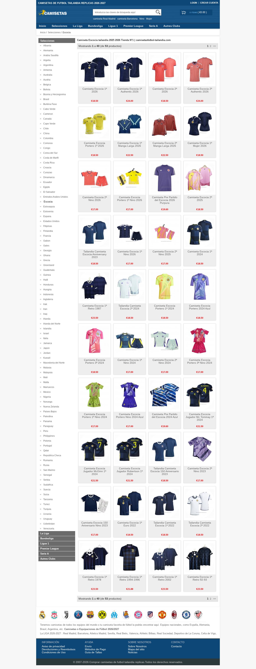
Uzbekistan (48, 523)
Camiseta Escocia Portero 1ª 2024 (164, 307)
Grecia (46, 260)
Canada (47, 118)
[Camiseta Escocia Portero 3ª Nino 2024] (199, 340)
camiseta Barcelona (127, 18)
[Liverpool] (54, 615)
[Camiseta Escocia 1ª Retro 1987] (94, 286)
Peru (45, 431)
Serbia (46, 480)
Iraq (44, 314)
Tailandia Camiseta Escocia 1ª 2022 (164, 524)
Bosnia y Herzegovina (54, 94)
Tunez (46, 504)
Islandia (46, 328)
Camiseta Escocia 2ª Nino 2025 (165, 253)
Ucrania (46, 514)
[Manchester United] (162, 615)
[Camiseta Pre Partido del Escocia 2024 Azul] (164, 394)
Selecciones (59, 25)
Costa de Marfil (50, 158)
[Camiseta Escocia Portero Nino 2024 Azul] (129, 394)
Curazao (47, 172)
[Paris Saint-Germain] (78, 615)
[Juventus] (66, 615)
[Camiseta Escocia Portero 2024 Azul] (199, 286)
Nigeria (46, 397)
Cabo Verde (48, 109)
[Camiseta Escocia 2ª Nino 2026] (94, 177)
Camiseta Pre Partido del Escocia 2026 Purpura (164, 200)
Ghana (46, 255)
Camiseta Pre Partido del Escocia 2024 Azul (165, 415)
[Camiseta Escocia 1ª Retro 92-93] (199, 557)
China (45, 133)
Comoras (47, 143)
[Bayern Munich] (138, 615)
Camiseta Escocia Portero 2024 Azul (199, 307)
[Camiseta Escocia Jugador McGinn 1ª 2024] (94, 448)
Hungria (47, 289)
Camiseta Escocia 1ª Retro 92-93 (200, 578)
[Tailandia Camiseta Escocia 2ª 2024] (129, 286)
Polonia (46, 440)
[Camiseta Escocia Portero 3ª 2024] (94, 340)
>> (214, 46)
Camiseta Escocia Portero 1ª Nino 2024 (94, 415)
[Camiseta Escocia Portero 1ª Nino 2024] (94, 394)
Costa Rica (48, 162)
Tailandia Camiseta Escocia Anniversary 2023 (94, 254)
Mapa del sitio (136, 649)
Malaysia (47, 372)
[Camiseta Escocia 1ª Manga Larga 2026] (129, 123)
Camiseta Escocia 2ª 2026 (165, 90)
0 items (194, 12)
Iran (44, 309)
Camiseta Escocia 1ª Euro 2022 (130, 524)
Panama (47, 421)
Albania (46, 45)
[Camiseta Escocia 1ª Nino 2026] (129, 231)
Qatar (45, 450)
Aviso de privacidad (53, 646)
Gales (45, 245)
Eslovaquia (48, 206)
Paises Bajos (49, 411)
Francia (46, 236)
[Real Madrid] (42, 615)
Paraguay (47, 426)
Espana (46, 216)
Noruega (47, 401)
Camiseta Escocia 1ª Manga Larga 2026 (130, 144)
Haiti (45, 279)
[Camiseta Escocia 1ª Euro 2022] (129, 503)
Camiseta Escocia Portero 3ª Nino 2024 (199, 361)
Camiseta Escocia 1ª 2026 (94, 90)
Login (193, 3)
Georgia (47, 250)
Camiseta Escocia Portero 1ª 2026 (94, 144)
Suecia (46, 489)
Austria (46, 79)
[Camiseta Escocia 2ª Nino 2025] (164, 231)
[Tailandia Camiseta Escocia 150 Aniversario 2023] (164, 448)
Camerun (47, 114)
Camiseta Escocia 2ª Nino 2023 (200, 470)
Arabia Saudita (50, 55)
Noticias (132, 652)
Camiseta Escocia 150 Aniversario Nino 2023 (94, 524)
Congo (46, 148)
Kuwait (46, 358)
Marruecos (48, 387)
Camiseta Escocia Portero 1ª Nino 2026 (129, 199)
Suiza (45, 494)
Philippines (48, 436)
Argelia (46, 60)
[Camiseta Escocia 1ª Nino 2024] (129, 340)
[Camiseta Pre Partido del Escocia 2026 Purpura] (164, 177)
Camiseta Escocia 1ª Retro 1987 (94, 307)
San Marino (48, 470)
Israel (45, 333)
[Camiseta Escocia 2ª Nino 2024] (164, 340)
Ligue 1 (113, 25)
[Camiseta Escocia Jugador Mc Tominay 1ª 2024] (199, 394)
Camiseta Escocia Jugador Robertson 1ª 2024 (130, 471)
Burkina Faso (49, 104)
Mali (45, 377)
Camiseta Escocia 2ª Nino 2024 (165, 361)
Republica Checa (51, 455)
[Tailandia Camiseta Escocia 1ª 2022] (164, 503)
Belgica (46, 84)
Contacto (176, 646)
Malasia (46, 367)
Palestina (47, 416)
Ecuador (47, 182)
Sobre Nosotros (137, 646)
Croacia (46, 167)
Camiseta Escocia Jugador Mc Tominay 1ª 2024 (200, 417)
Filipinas (47, 226)
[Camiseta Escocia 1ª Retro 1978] (94, 557)
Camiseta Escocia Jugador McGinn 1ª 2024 (94, 471)
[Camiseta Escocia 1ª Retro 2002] (164, 557)
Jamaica (47, 343)
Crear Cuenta (209, 3)
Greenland (48, 265)
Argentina (47, 65)
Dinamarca (48, 177)
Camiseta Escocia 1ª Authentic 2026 (130, 90)
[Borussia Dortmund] (102, 615)
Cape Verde (48, 123)
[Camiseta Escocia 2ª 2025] (199, 177)
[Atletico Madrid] (150, 615)
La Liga (77, 25)
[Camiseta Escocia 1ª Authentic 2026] (129, 69)
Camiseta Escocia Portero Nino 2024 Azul (129, 415)
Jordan (46, 353)
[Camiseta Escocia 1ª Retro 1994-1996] (129, 557)
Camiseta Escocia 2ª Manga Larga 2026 (165, 144)
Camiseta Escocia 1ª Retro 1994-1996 (130, 578)
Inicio (42, 25)
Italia (45, 338)
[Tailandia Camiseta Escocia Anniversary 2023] (94, 231)
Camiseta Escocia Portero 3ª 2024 (94, 361)
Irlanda (46, 319)
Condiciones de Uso (54, 652)
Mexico (46, 392)
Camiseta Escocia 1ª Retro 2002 (165, 578)
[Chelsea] (186, 615)
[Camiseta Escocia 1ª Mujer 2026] (199, 123)
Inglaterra (47, 299)
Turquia (46, 509)
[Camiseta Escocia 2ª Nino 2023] (199, 448)
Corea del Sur (50, 153)
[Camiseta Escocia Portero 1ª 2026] (94, 123)
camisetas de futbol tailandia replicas (122, 662)
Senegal (47, 475)
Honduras (47, 284)
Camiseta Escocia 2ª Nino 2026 (94, 199)
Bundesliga (95, 25)
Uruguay (47, 519)
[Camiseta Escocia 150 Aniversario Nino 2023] (94, 503)
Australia (47, 75)
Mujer (149, 18)
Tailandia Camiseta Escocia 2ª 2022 (200, 524)
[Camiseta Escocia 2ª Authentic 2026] (199, 69)
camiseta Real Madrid (104, 18)
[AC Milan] (174, 615)
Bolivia (46, 89)
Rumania (47, 460)
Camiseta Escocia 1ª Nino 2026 (130, 253)
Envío (88, 646)
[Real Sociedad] (126, 615)
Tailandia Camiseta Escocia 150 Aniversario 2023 (164, 471)
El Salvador (48, 192)
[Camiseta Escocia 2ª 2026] (164, 69)
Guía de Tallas (93, 652)
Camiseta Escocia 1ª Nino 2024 (130, 361)
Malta (45, 382)
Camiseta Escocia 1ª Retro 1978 (94, 578)
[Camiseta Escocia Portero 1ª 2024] (164, 286)
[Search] (158, 12)
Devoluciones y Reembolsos (58, 649)
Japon (46, 348)
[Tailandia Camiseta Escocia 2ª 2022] (199, 503)
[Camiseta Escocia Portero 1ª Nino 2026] (129, 177)
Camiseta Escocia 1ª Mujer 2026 (200, 144)
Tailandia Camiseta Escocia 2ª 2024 (129, 307)
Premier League (133, 25)
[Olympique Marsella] (114, 615)
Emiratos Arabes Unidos (55, 197)
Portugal (47, 445)
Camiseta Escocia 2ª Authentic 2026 (200, 90)
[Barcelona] (90, 615)
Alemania (47, 50)
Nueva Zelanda (50, 406)
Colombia (47, 138)
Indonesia (47, 294)
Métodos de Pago (95, 649)
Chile (45, 128)
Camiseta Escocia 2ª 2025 (200, 199)
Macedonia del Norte (53, 362)
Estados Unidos (50, 221)
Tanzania (47, 499)
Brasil (45, 99)
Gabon (46, 240)
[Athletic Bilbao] (198, 615)
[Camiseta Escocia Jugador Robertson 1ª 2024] (129, 448)
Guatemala (48, 270)
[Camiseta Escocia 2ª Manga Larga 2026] (164, 123)
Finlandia (47, 231)
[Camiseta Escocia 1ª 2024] (199, 231)
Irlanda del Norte (51, 323)
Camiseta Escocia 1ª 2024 (200, 253)
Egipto (46, 187)
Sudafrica (47, 484)
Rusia (45, 465)
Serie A (153, 25)
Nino (141, 18)
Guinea (46, 275)
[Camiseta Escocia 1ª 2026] (94, 69)
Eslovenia (47, 211)
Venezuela (48, 528)
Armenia (47, 70)
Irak (44, 304)
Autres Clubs (171, 25)
